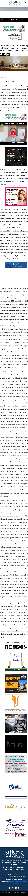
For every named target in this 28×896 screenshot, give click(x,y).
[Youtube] (15, 888)
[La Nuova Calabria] (14, 3)
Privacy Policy (23, 892)
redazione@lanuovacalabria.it (17, 881)
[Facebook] (9, 888)
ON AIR (14, 20)
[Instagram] (12, 888)
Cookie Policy (16, 892)
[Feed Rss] (18, 888)
